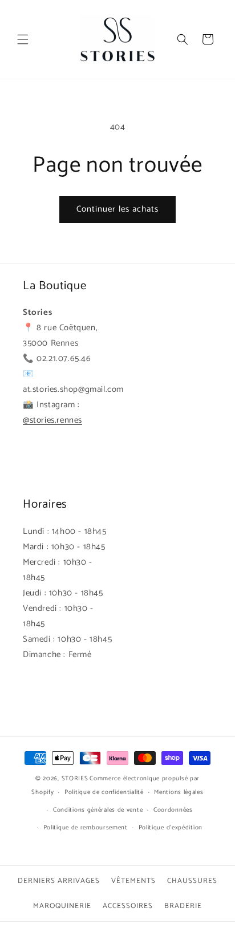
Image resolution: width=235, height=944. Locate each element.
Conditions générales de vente (98, 810)
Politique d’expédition (170, 828)
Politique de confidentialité (104, 792)
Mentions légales (178, 792)
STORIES (75, 778)
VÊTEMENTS (133, 881)
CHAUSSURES (192, 881)
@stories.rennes (52, 420)
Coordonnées (173, 810)
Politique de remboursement (85, 828)
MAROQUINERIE (62, 906)
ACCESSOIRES (128, 906)
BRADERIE (183, 906)
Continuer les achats (117, 209)
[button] (22, 39)
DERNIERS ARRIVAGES (59, 881)
